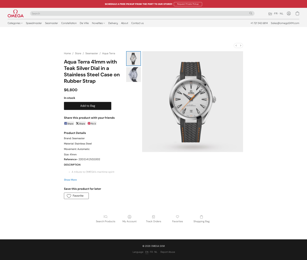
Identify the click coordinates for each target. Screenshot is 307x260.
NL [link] (155, 252)
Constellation (69, 23)
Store (78, 53)
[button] (188, 4)
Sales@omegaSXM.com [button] (285, 23)
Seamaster (51, 23)
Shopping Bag (201, 221)
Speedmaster (34, 23)
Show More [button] (70, 179)
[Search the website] (250, 13)
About (124, 23)
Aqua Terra (108, 53)
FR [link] (151, 252)
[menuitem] (236, 45)
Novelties (97, 23)
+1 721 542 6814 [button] (259, 23)
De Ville (84, 23)
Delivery (113, 23)
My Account (129, 221)
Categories (14, 23)
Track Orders (153, 221)
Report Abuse (168, 252)
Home (67, 53)
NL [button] (281, 13)
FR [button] (276, 13)
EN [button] (270, 13)
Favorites (177, 221)
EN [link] (146, 252)
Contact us (137, 23)
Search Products (105, 221)
